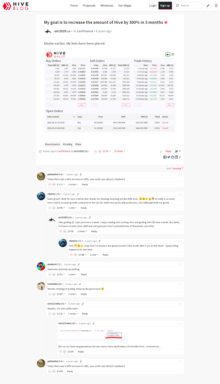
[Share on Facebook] (165, 156)
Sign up (165, 5)
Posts (74, 5)
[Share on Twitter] (168, 156)
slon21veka (55, 303)
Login (152, 5)
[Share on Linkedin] (176, 156)
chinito (53, 194)
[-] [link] (180, 174)
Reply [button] (85, 184)
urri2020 (62, 31)
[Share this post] (179, 156)
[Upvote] (96, 151)
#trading (67, 144)
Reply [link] (169, 151)
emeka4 (53, 264)
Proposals (89, 5)
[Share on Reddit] (172, 156)
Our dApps (124, 5)
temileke (54, 284)
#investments (52, 144)
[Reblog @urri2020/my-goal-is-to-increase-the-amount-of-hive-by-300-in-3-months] (161, 151)
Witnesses (106, 5)
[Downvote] (99, 151)
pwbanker (55, 174)
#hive (78, 144)
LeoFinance (85, 31)
